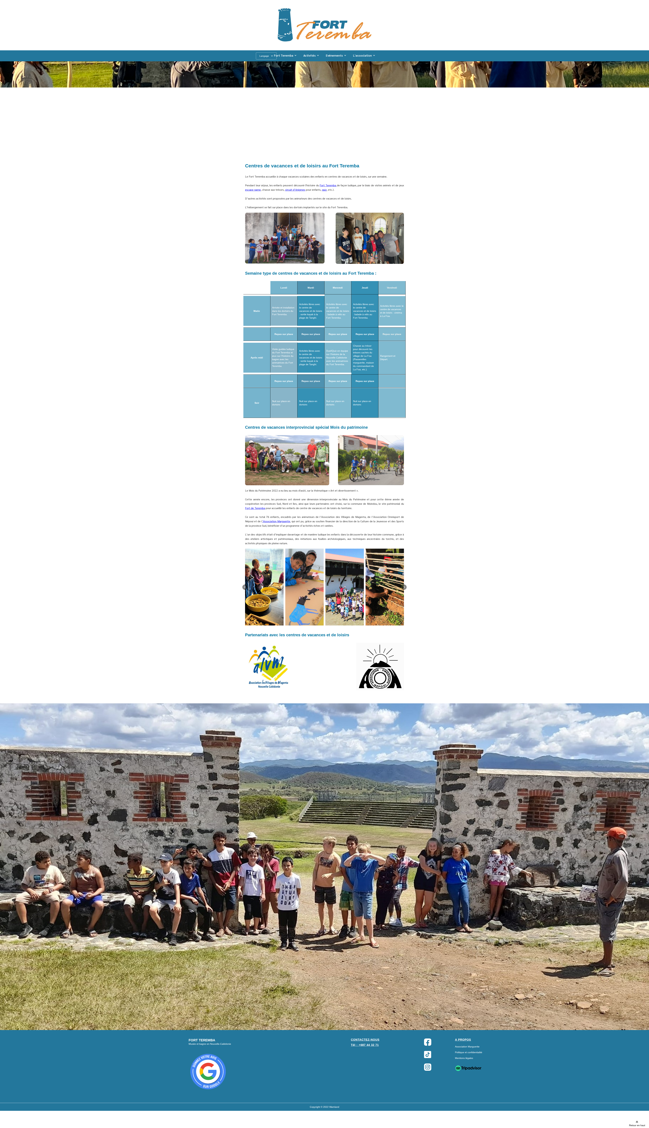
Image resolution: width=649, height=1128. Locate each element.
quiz (324, 189)
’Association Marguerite (276, 521)
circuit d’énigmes (295, 189)
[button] (285, 55)
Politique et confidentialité (468, 1052)
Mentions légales (464, 1058)
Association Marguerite (467, 1046)
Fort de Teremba (255, 508)
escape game (253, 189)
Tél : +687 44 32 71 (365, 1045)
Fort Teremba (328, 185)
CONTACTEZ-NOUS (365, 1039)
